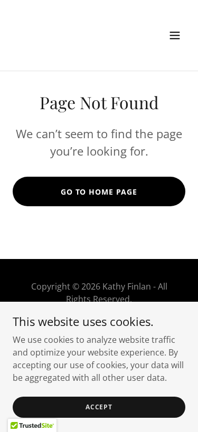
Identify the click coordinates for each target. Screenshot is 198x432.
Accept (99, 406)
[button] (174, 35)
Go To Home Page (99, 192)
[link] (73, 49)
